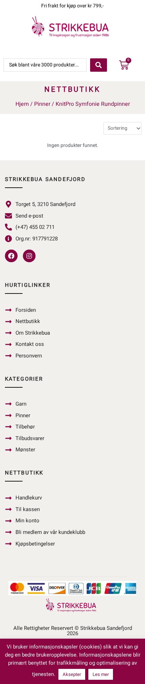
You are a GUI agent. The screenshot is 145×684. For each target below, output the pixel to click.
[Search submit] (98, 65)
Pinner (42, 104)
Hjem (22, 104)
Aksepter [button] (72, 674)
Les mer (101, 674)
